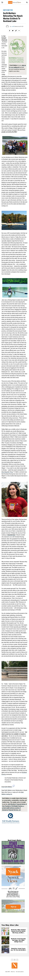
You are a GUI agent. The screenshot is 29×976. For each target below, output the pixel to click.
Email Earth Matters (7, 787)
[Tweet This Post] (12, 30)
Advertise (13, 971)
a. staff (12, 26)
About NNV (7, 971)
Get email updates (20, 971)
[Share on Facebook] (9, 30)
